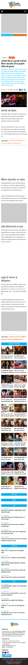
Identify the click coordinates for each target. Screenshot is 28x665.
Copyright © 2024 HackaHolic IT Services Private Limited (14, 659)
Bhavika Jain (6, 89)
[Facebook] (3, 652)
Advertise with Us (17, 662)
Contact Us (5, 639)
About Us (5, 629)
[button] (2, 11)
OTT (14, 581)
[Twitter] (5, 653)
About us (12, 661)
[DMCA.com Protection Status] (6, 655)
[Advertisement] (14, 161)
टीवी (11, 57)
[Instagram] (8, 652)
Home (4, 57)
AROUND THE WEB (14, 344)
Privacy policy (9, 662)
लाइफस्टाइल (14, 546)
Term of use (18, 661)
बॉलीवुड (14, 500)
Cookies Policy (11, 663)
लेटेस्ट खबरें (14, 494)
